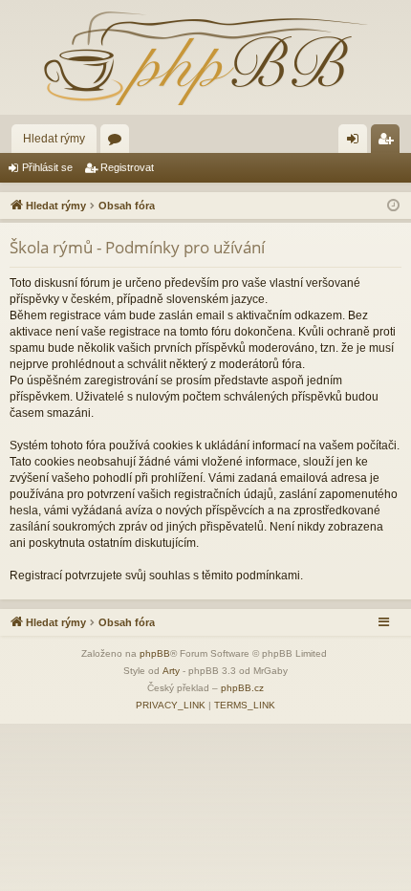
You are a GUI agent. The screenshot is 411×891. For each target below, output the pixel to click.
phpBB (155, 653)
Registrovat (127, 167)
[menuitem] (171, 705)
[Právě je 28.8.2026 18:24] (393, 206)
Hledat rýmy (54, 138)
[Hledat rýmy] (205, 57)
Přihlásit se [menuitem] (356, 142)
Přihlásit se (47, 167)
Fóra (118, 142)
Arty (171, 670)
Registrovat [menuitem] (389, 142)
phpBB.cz (242, 688)
